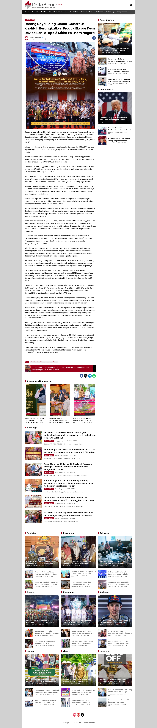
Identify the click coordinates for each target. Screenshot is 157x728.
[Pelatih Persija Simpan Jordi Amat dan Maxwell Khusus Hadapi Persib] (102, 643)
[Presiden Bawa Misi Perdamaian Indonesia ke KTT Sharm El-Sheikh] (102, 130)
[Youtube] (78, 715)
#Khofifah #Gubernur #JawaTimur (45, 362)
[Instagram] (74, 715)
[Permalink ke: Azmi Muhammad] (27, 38)
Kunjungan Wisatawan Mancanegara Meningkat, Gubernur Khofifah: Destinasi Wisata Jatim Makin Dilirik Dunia (82, 701)
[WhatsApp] (94, 376)
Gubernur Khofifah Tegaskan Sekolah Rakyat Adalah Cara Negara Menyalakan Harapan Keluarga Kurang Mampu (46, 583)
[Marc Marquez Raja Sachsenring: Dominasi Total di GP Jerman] (102, 633)
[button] (131, 5)
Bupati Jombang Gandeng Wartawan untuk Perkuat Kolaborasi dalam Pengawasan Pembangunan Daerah (46, 701)
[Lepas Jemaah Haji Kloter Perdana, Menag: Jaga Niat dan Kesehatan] (65, 633)
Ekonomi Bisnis (29, 20)
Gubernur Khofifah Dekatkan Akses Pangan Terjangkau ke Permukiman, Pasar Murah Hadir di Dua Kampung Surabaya (69, 435)
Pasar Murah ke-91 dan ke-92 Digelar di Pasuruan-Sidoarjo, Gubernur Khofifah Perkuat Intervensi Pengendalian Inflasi (68, 467)
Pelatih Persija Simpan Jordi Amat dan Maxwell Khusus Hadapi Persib (118, 642)
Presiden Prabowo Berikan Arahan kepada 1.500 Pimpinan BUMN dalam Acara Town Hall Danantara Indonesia (120, 70)
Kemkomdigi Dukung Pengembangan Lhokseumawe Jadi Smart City (120, 60)
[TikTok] (82, 715)
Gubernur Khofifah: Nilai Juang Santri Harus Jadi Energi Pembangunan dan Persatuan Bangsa (120, 691)
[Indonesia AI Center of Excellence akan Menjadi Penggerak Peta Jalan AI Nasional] (102, 574)
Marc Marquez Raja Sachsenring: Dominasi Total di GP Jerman (120, 632)
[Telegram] (90, 376)
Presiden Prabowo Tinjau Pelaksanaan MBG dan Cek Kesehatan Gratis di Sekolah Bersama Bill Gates (46, 573)
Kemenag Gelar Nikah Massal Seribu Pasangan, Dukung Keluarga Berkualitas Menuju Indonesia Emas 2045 (82, 642)
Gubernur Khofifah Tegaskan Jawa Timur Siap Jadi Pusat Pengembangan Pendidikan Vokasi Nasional (68, 514)
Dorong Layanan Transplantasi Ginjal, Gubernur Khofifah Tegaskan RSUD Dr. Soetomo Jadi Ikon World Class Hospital (83, 573)
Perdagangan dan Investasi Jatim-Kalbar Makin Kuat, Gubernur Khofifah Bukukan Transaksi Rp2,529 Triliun (70, 451)
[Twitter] (85, 376)
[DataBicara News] (43, 5)
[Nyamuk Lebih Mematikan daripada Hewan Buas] (65, 584)
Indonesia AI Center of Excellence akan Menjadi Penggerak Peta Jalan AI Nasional (117, 573)
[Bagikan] (94, 38)
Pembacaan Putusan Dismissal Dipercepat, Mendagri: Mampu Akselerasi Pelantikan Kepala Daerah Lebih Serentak (47, 691)
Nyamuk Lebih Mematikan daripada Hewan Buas (81, 583)
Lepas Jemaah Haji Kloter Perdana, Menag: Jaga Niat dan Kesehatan (81, 632)
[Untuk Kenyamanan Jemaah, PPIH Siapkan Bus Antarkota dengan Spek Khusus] (102, 81)
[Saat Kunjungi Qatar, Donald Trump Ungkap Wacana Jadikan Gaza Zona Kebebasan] (102, 140)
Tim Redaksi (90, 722)
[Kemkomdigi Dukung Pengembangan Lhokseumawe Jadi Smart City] (102, 61)
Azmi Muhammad (35, 37)
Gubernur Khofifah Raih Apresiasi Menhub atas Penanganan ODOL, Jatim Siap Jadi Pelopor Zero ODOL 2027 (84, 420)
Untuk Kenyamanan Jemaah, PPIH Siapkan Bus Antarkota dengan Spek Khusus (119, 81)
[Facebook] (81, 376)
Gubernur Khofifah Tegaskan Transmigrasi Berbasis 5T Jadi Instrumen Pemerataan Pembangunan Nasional (59, 420)
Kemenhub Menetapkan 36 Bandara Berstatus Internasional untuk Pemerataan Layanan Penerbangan (118, 701)
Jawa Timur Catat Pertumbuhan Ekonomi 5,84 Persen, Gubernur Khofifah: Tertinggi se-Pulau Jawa (69, 499)
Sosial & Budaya (31, 414)
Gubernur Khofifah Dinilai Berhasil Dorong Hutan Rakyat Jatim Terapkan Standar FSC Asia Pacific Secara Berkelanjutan (34, 420)
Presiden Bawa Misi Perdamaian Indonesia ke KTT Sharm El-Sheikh (119, 129)
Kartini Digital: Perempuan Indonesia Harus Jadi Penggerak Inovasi (45, 642)
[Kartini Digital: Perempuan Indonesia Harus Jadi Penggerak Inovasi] (29, 643)
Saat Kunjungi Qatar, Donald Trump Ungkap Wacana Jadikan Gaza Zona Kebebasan (119, 140)
